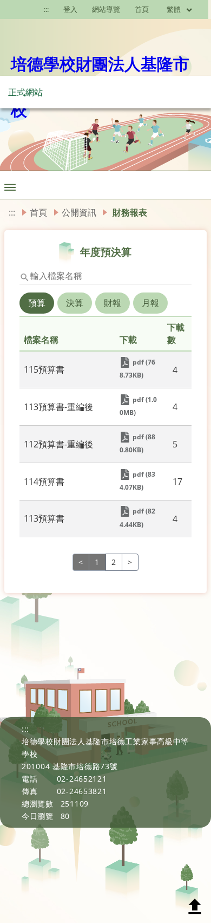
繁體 (174, 9)
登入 (70, 9)
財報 (112, 303)
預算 (36, 303)
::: (12, 212)
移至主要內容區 (24, 9)
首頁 (142, 9)
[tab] (37, 310)
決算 (74, 303)
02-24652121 (82, 779)
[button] (10, 185)
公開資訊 (79, 212)
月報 (150, 303)
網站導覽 (106, 9)
